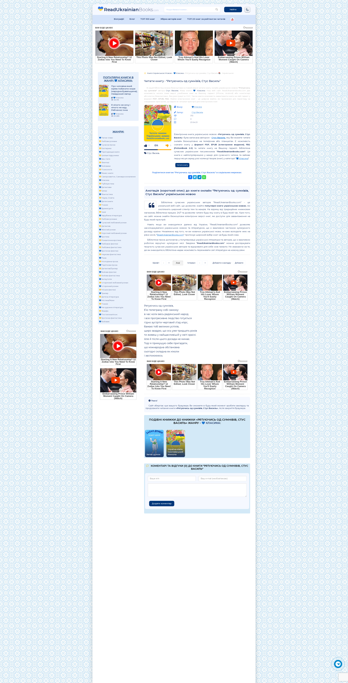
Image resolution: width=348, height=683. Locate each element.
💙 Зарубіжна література (110, 215)
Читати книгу (182, 165)
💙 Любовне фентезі (108, 244)
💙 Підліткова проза (108, 265)
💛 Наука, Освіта (106, 198)
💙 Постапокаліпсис (108, 314)
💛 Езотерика (105, 148)
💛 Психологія (105, 169)
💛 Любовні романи (108, 141)
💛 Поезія (103, 205)
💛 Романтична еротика (110, 240)
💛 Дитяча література (109, 297)
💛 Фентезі (104, 162)
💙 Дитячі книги (106, 201)
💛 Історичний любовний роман (113, 283)
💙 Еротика (104, 237)
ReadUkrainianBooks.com (170, 235)
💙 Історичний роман (108, 286)
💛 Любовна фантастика (110, 247)
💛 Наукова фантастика (110, 254)
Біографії (119, 19)
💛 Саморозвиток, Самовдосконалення (117, 177)
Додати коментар (162, 503)
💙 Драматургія (106, 208)
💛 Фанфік (103, 311)
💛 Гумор (103, 191)
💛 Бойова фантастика (109, 275)
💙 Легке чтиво (106, 138)
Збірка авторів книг (171, 19)
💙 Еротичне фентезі (108, 251)
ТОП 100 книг (147, 19)
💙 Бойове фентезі (107, 272)
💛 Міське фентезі (107, 290)
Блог (132, 19)
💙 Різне (102, 258)
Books (131, 9)
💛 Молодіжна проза (108, 261)
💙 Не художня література (111, 307)
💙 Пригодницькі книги (109, 152)
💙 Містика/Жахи (106, 300)
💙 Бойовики (105, 166)
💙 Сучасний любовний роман (113, 222)
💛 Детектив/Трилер (108, 268)
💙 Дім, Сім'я (104, 159)
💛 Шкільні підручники (109, 155)
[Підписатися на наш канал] (232, 19)
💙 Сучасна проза (107, 145)
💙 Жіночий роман (107, 230)
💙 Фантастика (106, 194)
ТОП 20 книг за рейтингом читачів (206, 19)
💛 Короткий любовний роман (113, 233)
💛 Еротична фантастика (110, 318)
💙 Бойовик (104, 321)
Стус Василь (172, 90)
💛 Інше (102, 212)
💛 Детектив (104, 226)
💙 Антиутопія (105, 279)
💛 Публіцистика (106, 184)
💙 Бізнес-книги (106, 173)
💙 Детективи (105, 187)
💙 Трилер (103, 293)
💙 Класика (104, 180)
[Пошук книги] (216, 9)
